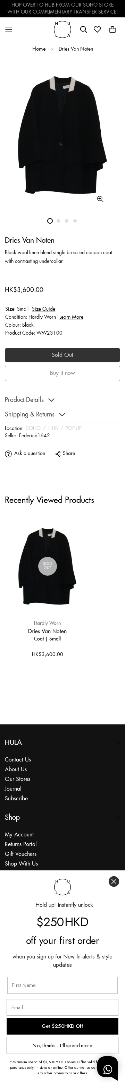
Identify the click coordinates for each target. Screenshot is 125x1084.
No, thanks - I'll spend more (62, 1045)
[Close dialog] (113, 881)
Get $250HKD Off (62, 1026)
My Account (19, 835)
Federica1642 (34, 436)
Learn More (71, 317)
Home (39, 49)
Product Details (24, 400)
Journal (13, 789)
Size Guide (43, 309)
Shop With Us (21, 864)
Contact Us (18, 760)
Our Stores (17, 779)
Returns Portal (21, 845)
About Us (16, 770)
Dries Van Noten (47, 631)
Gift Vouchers (20, 854)
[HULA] (62, 29)
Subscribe (16, 799)
